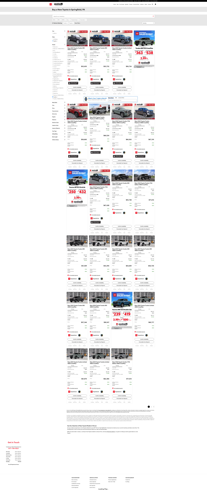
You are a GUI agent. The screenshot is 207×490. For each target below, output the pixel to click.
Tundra (65, 23)
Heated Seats (74, 19)
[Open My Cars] (155, 4)
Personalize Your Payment (77, 90)
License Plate (121, 97)
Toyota (70, 23)
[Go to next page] (154, 415)
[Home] (51, 4)
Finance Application (112, 487)
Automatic (83, 19)
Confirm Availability (77, 87)
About (146, 4)
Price (69, 59)
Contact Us (127, 487)
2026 (54, 19)
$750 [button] (86, 69)
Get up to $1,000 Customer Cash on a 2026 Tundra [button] (73, 62)
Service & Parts (136, 4)
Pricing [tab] (72, 51)
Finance (130, 4)
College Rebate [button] (71, 72)
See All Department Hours (13, 472)
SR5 (59, 19)
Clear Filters (77, 23)
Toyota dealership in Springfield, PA (104, 418)
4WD (63, 19)
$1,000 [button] (85, 61)
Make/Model (111, 97)
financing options (111, 439)
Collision (142, 4)
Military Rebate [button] (71, 70)
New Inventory (75, 487)
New (118, 4)
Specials (126, 4)
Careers (149, 4)
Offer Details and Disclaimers (139, 67)
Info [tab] (82, 51)
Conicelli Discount (71, 55)
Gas (68, 19)
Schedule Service (93, 487)
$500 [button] (86, 71)
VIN (116, 97)
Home (114, 4)
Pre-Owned (121, 4)
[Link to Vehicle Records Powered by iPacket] (73, 83)
